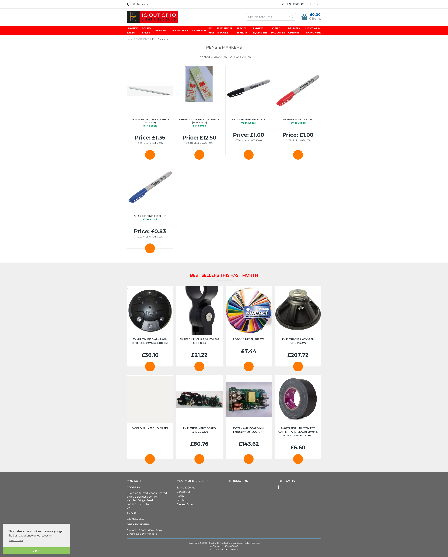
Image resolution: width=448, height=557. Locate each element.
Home (130, 39)
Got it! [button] (36, 550)
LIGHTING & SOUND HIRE (313, 30)
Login (314, 4)
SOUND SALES (146, 30)
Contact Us (183, 491)
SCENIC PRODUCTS (278, 30)
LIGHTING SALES (133, 30)
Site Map (182, 500)
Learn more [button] (16, 540)
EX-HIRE (211, 30)
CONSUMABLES (178, 30)
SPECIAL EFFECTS (242, 30)
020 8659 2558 (136, 518)
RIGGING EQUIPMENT (260, 30)
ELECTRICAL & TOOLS (225, 30)
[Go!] (291, 16)
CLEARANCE (198, 30)
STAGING (160, 30)
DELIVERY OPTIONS (294, 30)
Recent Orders (293, 4)
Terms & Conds (186, 487)
